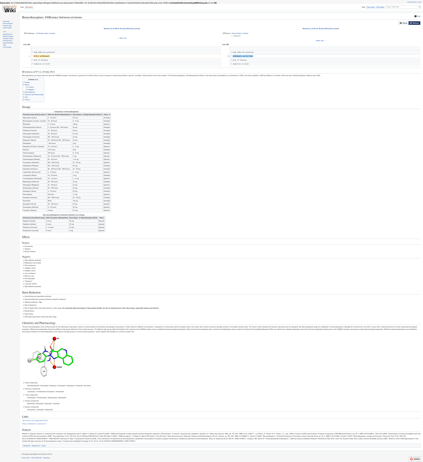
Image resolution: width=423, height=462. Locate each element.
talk (46, 33)
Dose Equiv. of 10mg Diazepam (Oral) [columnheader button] (87, 114)
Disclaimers (46, 458)
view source (134, 28)
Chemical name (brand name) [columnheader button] (34, 114)
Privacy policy (26, 458)
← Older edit (121, 38)
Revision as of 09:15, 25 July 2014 (116, 28)
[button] (403, 23)
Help (418, 16)
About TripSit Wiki (36, 458)
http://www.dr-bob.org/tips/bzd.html (34, 420)
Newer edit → (320, 40)
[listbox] (409, 23)
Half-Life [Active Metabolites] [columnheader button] (59, 114)
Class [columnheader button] (106, 114)
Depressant (36, 446)
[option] (403, 23)
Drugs (43, 446)
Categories (26, 446)
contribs (52, 33)
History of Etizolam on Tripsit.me (33, 424)
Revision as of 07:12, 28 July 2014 (315, 28)
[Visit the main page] (10, 9)
